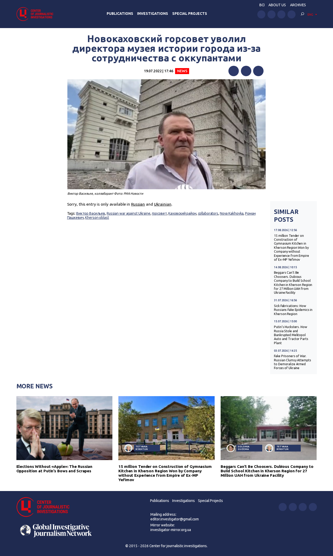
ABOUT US (277, 5)
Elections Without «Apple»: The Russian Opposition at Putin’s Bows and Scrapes (54, 468)
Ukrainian (162, 204)
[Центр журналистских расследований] (36, 14)
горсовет (159, 213)
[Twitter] (246, 71)
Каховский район (182, 213)
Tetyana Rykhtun (142, 447)
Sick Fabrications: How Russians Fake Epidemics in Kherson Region (293, 310)
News (182, 71)
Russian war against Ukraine (128, 213)
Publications (120, 13)
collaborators (208, 213)
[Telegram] (258, 71)
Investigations (152, 13)
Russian (138, 204)
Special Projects (189, 13)
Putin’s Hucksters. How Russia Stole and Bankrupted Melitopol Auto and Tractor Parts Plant (291, 335)
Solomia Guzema (243, 447)
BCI (262, 5)
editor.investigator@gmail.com (174, 519)
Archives (298, 5)
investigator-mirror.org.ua (170, 530)
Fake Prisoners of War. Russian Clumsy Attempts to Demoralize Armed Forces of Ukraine (292, 362)
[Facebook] (233, 71)
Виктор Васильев (90, 213)
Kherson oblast (97, 217)
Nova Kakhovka (232, 213)
